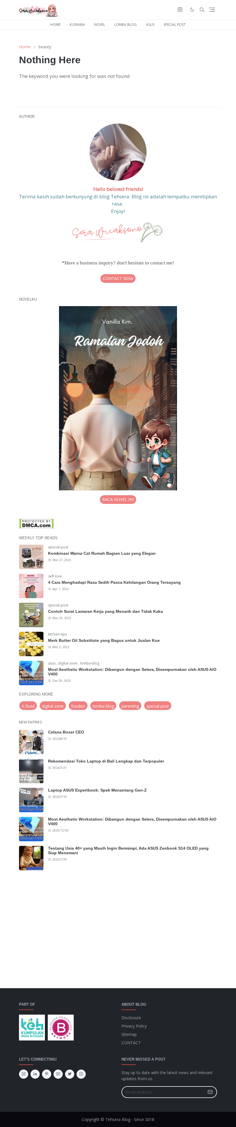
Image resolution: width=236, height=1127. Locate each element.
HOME (55, 24)
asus (52, 663)
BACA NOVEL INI (118, 499)
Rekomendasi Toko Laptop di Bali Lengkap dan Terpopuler (106, 761)
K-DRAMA (77, 24)
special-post (58, 547)
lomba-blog (89, 663)
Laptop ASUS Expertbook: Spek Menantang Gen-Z (97, 790)
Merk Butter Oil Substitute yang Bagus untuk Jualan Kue (104, 640)
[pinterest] (46, 1074)
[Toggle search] (202, 10)
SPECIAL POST (174, 24)
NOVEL (99, 24)
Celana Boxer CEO (66, 732)
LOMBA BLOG (125, 24)
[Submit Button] (210, 1092)
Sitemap (129, 1034)
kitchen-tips (57, 634)
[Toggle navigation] (212, 10)
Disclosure (131, 1017)
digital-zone (68, 663)
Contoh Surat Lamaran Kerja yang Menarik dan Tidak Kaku (105, 611)
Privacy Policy (134, 1026)
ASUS (150, 24)
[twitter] (69, 1074)
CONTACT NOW (118, 278)
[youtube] (58, 1074)
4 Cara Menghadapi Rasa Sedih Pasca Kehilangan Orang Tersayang (114, 582)
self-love (55, 576)
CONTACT (131, 1042)
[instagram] (180, 10)
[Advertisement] (118, 926)
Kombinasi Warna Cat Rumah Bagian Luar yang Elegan (102, 553)
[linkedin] (35, 1074)
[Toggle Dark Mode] (192, 9)
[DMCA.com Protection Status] (36, 523)
